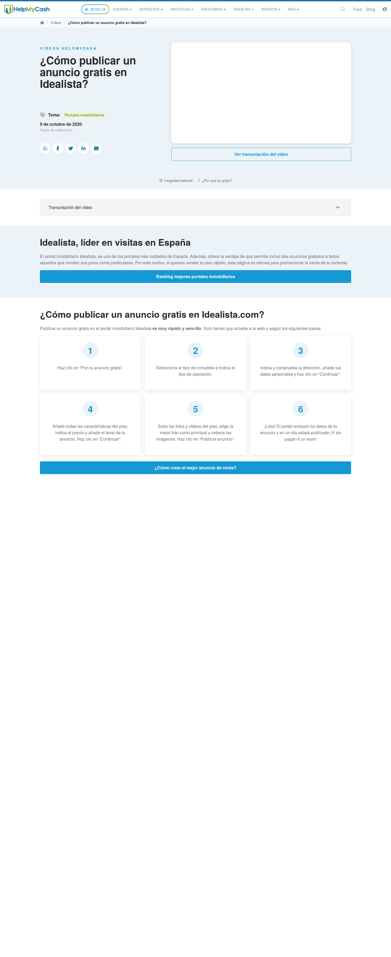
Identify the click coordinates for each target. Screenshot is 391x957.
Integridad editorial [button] (177, 180)
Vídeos (56, 22)
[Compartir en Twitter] (70, 148)
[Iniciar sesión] (385, 9)
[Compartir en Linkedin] (83, 148)
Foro (357, 9)
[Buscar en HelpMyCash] (343, 9)
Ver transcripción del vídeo (261, 154)
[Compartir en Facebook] (58, 148)
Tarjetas (242, 9)
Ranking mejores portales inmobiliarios (195, 276)
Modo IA (98, 9)
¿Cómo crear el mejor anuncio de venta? (195, 468)
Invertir (269, 9)
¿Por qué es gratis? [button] (216, 180)
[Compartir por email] (96, 148)
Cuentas (121, 9)
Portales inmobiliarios (84, 115)
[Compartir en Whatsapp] (45, 148)
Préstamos (212, 9)
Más (292, 9)
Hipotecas (180, 9)
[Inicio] (26, 9)
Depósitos (149, 9)
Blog (370, 9)
